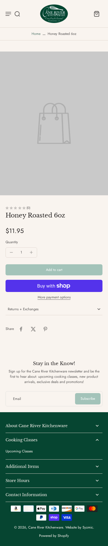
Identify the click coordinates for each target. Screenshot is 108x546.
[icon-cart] (96, 13)
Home (36, 33)
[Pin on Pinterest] (45, 329)
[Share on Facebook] (21, 329)
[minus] (11, 252)
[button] (54, 270)
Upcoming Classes (19, 451)
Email (17, 398)
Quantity (12, 242)
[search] (17, 13)
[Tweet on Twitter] (33, 329)
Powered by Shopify (54, 535)
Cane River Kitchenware (45, 527)
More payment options (54, 298)
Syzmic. (88, 527)
